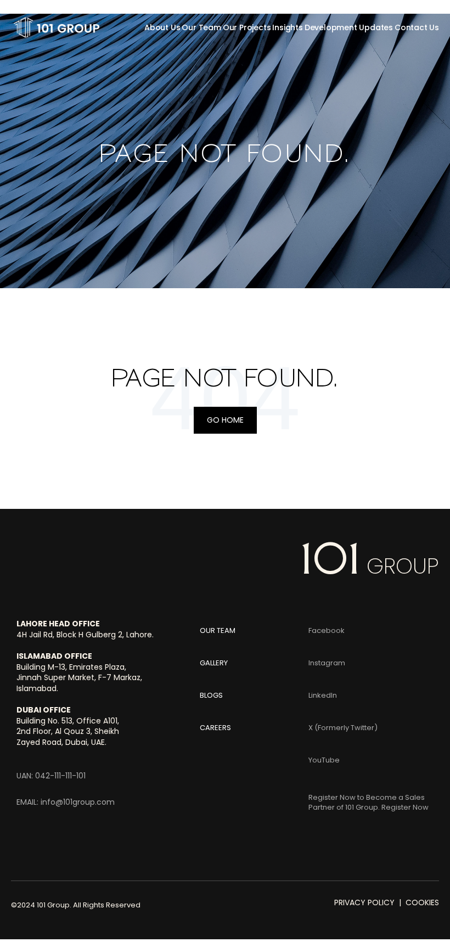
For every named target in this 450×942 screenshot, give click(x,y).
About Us (162, 27)
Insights (287, 27)
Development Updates (349, 27)
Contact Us (417, 27)
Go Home (225, 419)
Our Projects (247, 27)
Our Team (201, 27)
